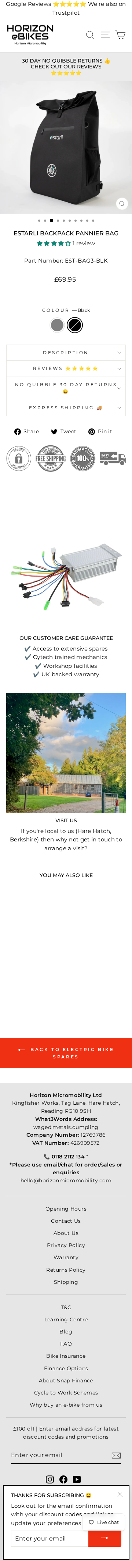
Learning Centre (66, 1319)
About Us (66, 1233)
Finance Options (66, 1368)
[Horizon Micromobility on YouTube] (77, 1479)
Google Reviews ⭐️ (46, 4)
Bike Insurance (65, 1356)
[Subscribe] (116, 1455)
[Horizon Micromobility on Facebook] (63, 1479)
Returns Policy (65, 1270)
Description (66, 352)
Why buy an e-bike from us (66, 1405)
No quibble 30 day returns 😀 (66, 388)
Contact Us (66, 1221)
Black (74, 325)
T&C (66, 1307)
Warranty (66, 1257)
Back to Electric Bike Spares (71, 1053)
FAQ (66, 1344)
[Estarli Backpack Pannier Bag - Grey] (24, 984)
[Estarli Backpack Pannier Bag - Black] (33, 984)
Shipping (66, 1282)
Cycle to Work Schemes (66, 1393)
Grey (57, 325)
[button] (55, 243)
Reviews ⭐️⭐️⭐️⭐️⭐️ (66, 368)
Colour (66, 310)
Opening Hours (66, 1209)
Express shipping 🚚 (66, 407)
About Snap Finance (66, 1380)
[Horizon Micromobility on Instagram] (50, 1479)
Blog (65, 1332)
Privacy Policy (66, 1245)
